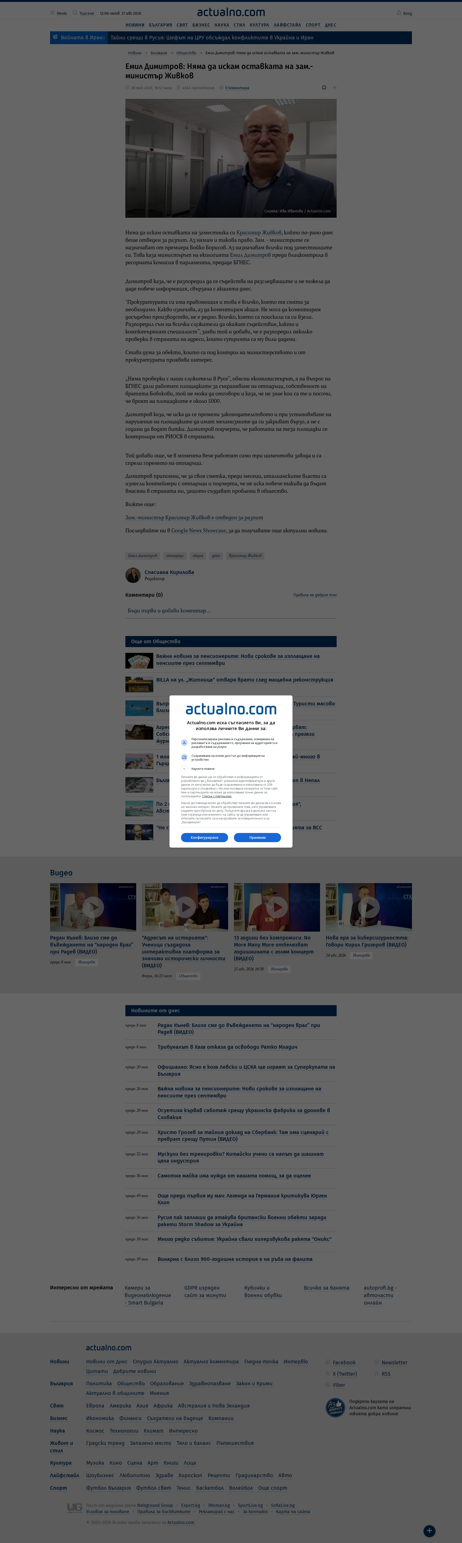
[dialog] (231, 771)
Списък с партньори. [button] (217, 796)
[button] (231, 768)
